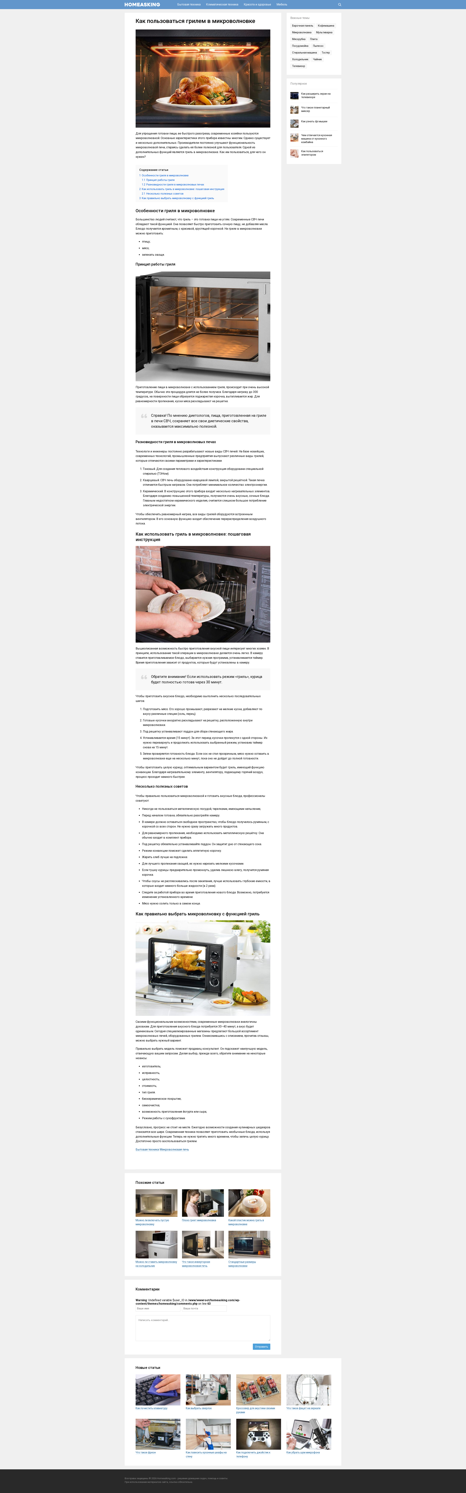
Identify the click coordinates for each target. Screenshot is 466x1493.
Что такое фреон (146, 1452)
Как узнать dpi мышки (314, 121)
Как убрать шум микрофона (303, 1452)
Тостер (326, 52)
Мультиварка (324, 32)
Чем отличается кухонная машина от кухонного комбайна (316, 139)
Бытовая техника (189, 4)
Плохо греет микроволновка (199, 1220)
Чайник (317, 59)
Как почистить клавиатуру (151, 1408)
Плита (313, 39)
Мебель (282, 4)
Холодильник (300, 59)
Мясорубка (298, 39)
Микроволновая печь (174, 1149)
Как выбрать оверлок (199, 1408)
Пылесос (318, 45)
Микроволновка (301, 32)
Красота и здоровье (257, 4)
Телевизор (298, 66)
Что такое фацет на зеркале (304, 1408)
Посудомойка (300, 45)
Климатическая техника (222, 4)
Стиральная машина (304, 52)
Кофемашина (326, 25)
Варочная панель (302, 25)
